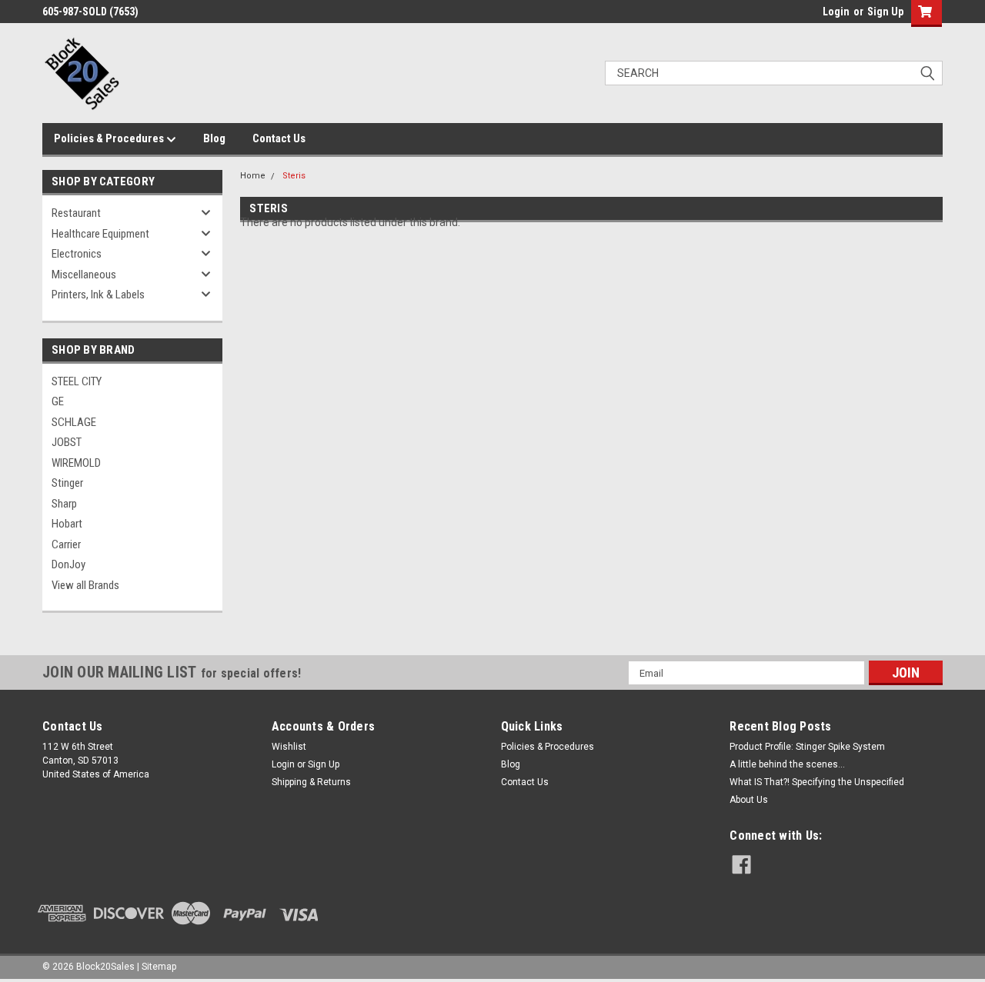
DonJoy (68, 564)
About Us (749, 799)
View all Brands (85, 585)
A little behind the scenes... (787, 764)
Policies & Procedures (110, 138)
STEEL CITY (77, 381)
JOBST (67, 442)
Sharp (64, 504)
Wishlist (289, 746)
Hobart (67, 524)
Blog (214, 138)
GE (58, 401)
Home (252, 176)
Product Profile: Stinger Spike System (807, 746)
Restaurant (76, 213)
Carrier (66, 544)
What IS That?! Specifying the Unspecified (817, 782)
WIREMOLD (76, 463)
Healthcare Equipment (100, 234)
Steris (294, 176)
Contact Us (279, 138)
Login (836, 11)
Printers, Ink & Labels (98, 294)
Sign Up (885, 11)
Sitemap (159, 966)
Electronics (77, 254)
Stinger (67, 483)
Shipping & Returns (311, 782)
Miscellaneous (84, 274)
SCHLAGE (74, 422)
